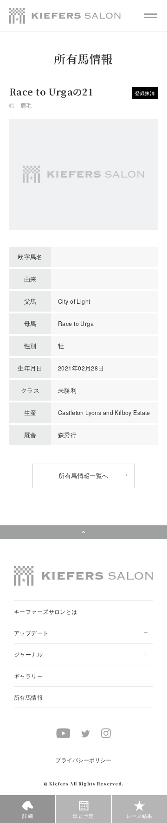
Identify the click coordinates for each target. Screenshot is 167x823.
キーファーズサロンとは (45, 611)
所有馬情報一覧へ (83, 475)
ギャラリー (28, 676)
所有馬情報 (28, 697)
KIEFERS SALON (65, 16)
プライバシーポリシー (83, 760)
